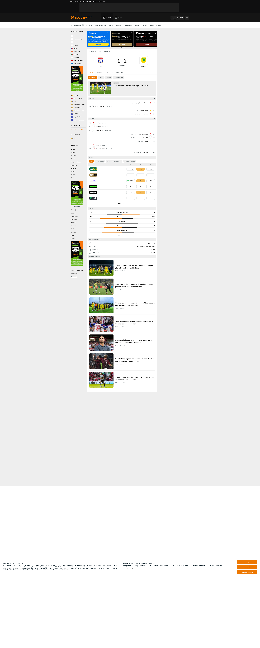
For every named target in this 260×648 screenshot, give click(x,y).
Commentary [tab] (118, 77)
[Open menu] (187, 18)
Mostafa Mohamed (136, 138)
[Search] (173, 18)
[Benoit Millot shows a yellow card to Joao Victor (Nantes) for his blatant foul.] (150, 110)
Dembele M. (99, 130)
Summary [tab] (92, 77)
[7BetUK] (93, 198)
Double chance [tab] (129, 161)
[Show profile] (100, 60)
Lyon (100, 66)
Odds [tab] (106, 72)
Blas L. (146, 141)
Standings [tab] (119, 72)
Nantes (143, 66)
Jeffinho (98, 123)
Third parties (65, 569)
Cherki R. (98, 127)
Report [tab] (99, 72)
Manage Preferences (247, 572)
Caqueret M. (105, 127)
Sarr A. (104, 123)
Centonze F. (138, 114)
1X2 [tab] (91, 161)
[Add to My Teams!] (92, 60)
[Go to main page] (82, 17)
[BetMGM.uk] (93, 175)
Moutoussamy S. (143, 134)
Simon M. (141, 141)
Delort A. (145, 138)
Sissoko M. (134, 134)
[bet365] (93, 169)
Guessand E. (137, 152)
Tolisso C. (109, 149)
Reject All (247, 567)
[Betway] (93, 192)
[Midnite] (93, 186)
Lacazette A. (107, 130)
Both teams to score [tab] (114, 161)
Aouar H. (98, 145)
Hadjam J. (145, 114)
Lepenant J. (105, 145)
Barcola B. (111, 107)
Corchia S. (145, 152)
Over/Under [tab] (100, 161)
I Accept (247, 562)
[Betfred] (93, 180)
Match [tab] (92, 72)
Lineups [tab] (108, 77)
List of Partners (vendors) (130, 569)
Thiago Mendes (100, 149)
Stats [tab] (100, 77)
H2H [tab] (112, 72)
